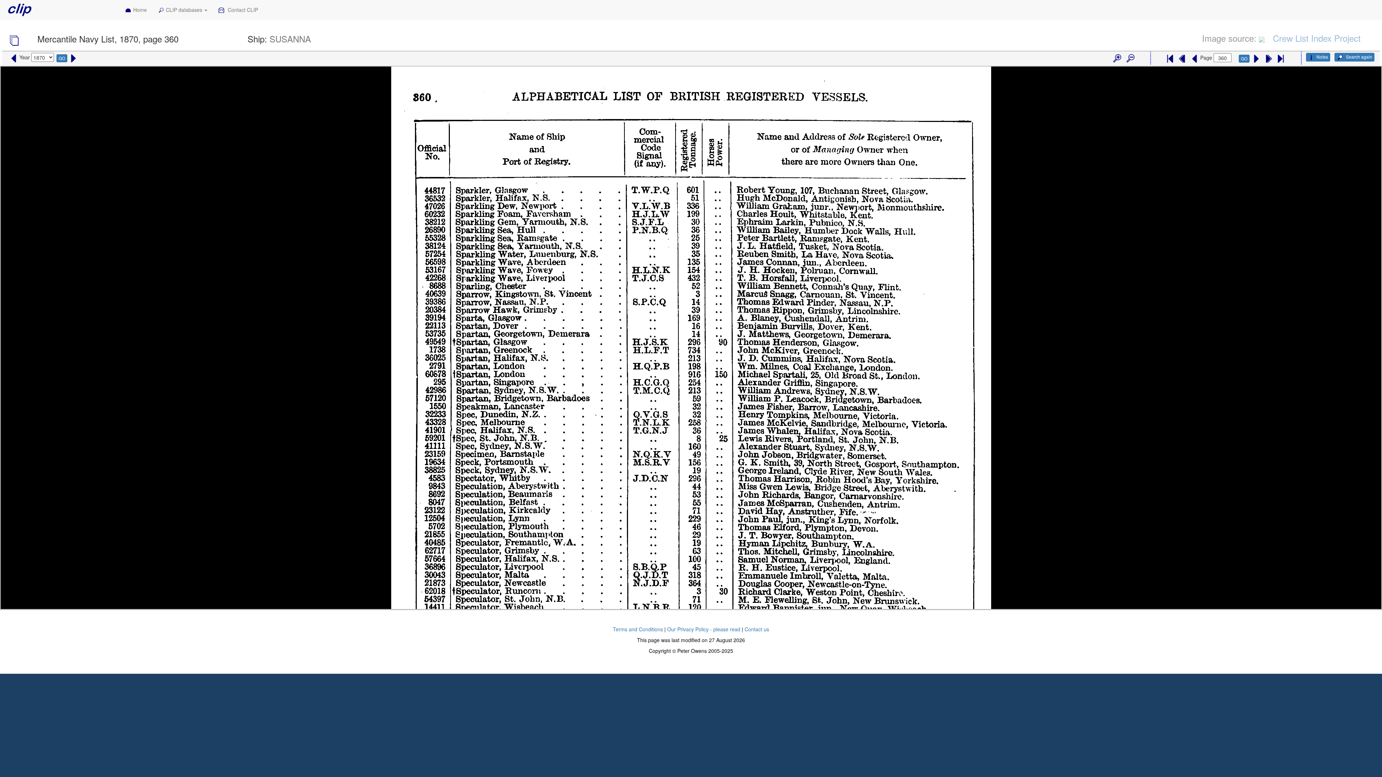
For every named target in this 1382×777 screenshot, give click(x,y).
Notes (1322, 57)
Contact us (757, 629)
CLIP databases (185, 9)
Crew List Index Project (1317, 38)
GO (62, 58)
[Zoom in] (1116, 58)
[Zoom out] (1130, 58)
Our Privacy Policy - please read (703, 629)
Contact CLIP (242, 9)
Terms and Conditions (638, 629)
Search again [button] (1358, 57)
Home (140, 9)
